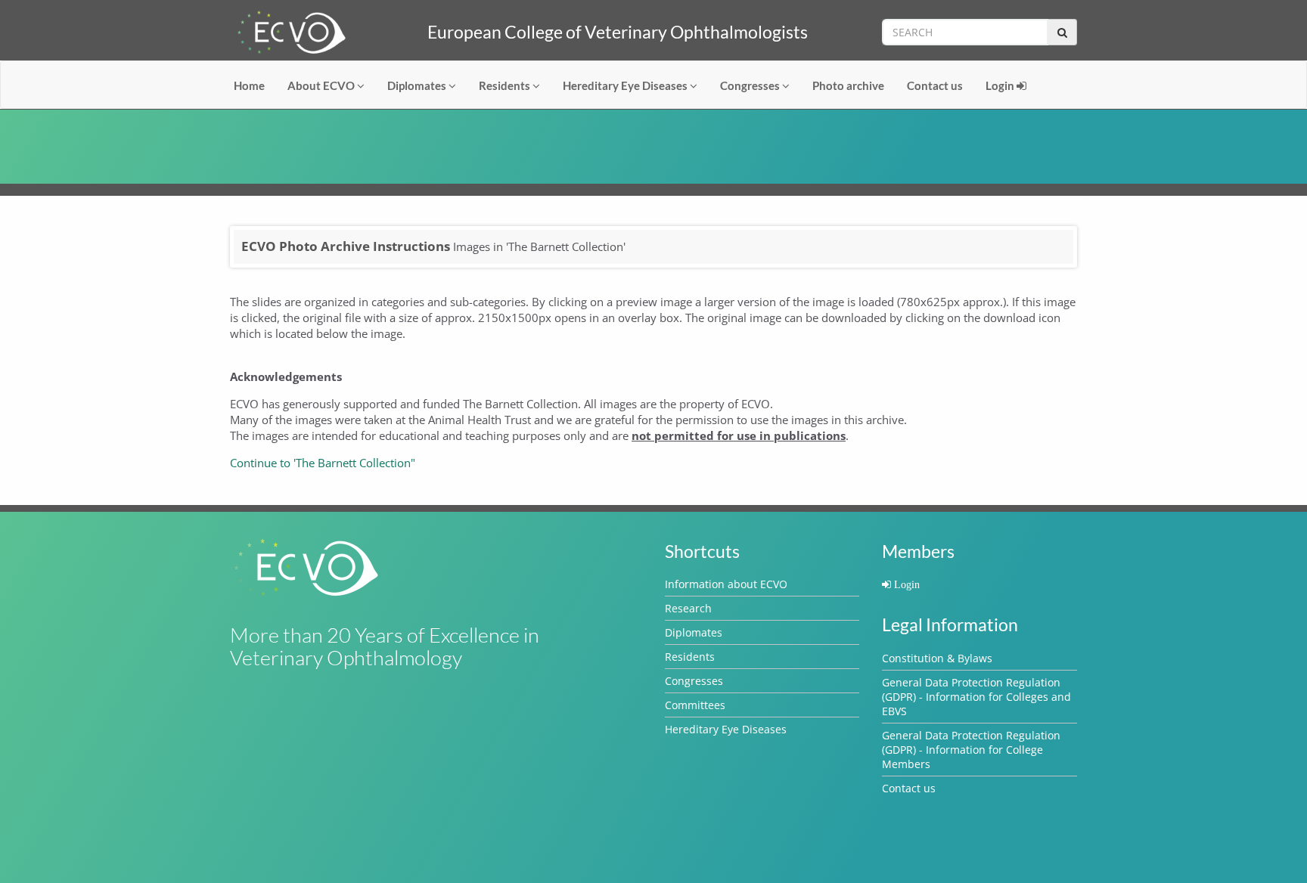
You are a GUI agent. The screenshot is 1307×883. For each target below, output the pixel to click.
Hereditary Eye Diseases (626, 85)
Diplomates (418, 85)
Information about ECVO (726, 584)
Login (1001, 85)
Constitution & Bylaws (937, 658)
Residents (505, 85)
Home (249, 85)
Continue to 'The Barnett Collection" (322, 462)
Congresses (751, 85)
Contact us (935, 85)
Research (688, 608)
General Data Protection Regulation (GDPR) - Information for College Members (971, 749)
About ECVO (322, 85)
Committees (695, 705)
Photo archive (848, 85)
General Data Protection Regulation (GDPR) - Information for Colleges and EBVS (976, 696)
